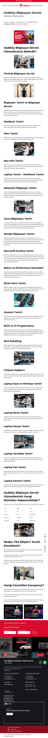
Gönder (34, 632)
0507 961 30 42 (8, 677)
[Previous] (5, 644)
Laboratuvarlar (10, 5)
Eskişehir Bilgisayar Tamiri (9, 701)
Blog (32, 5)
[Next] (42, 644)
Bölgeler (35, 5)
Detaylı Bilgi (9, 714)
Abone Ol (41, 655)
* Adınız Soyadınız (7, 630)
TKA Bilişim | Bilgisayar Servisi (31, 689)
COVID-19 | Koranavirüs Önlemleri (24, 1)
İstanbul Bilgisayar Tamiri (9, 695)
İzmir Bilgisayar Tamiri (8, 697)
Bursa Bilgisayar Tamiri (8, 699)
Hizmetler (16, 5)
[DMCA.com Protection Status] (8, 703)
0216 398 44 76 (8, 676)
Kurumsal (4, 5)
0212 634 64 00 (30, 676)
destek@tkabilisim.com (10, 679)
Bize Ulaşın (40, 5)
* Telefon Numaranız (22, 630)
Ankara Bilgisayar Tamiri (9, 698)
